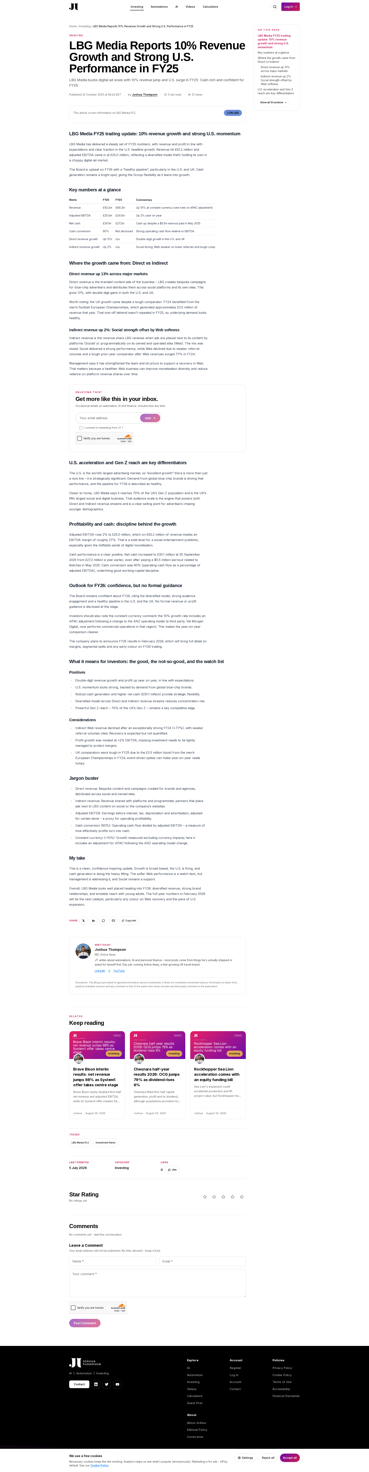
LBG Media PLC (80, 1142)
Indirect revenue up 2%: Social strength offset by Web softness (276, 80)
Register (235, 1368)
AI (176, 6)
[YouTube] (117, 1384)
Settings (247, 1457)
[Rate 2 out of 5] (214, 1197)
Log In (288, 6)
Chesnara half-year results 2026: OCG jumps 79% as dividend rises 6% (157, 1077)
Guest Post (195, 1403)
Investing (137, 6)
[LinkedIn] (96, 1384)
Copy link (130, 920)
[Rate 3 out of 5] (223, 1197)
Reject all (268, 1457)
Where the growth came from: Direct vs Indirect (277, 59)
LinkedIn (100, 970)
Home (73, 26)
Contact (79, 1384)
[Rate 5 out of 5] (242, 1197)
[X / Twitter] (106, 1384)
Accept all (290, 1457)
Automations (159, 6)
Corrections (195, 1437)
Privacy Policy (282, 1368)
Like (174, 1169)
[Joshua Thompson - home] (73, 6)
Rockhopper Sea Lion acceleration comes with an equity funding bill (216, 1074)
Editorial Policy (197, 1430)
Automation (195, 1375)
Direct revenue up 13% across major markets (275, 69)
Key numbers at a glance (273, 52)
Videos (190, 6)
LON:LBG (233, 112)
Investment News (106, 1142)
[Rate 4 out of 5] (232, 1197)
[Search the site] (275, 6)
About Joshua (196, 1423)
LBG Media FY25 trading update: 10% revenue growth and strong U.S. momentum (274, 41)
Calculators (210, 6)
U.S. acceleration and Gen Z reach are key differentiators (276, 91)
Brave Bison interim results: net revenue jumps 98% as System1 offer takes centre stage (95, 1077)
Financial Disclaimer (286, 1396)
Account (235, 1382)
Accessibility (281, 1389)
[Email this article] (113, 920)
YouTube (119, 970)
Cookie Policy (282, 1375)
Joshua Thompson (144, 94)
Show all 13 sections (271, 102)
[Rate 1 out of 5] (205, 1197)
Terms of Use (282, 1382)
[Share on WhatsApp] (103, 920)
